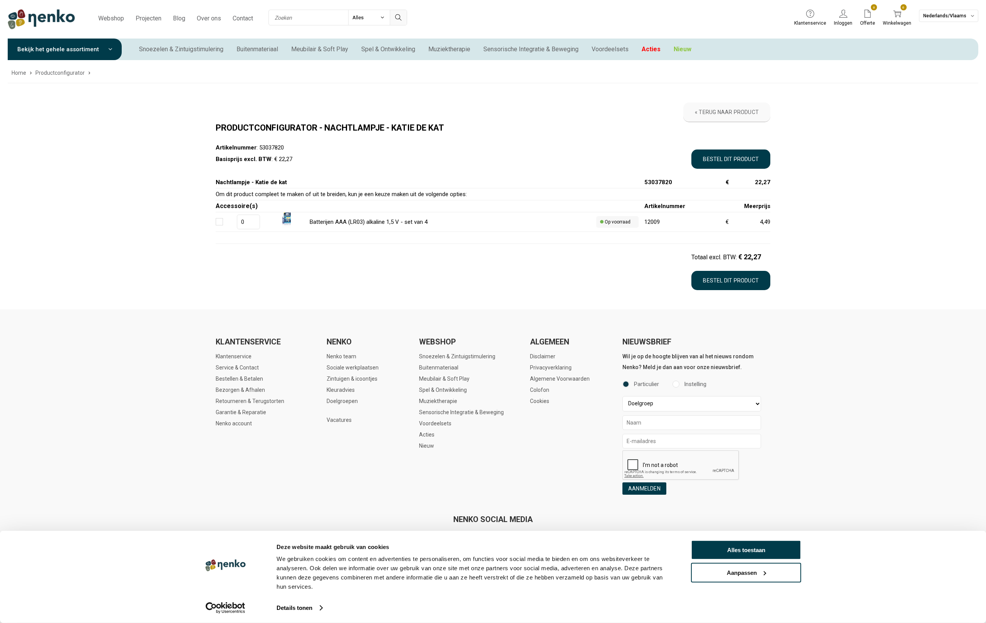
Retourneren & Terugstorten (250, 401)
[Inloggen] (843, 14)
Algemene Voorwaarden (560, 379)
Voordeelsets (610, 49)
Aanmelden (644, 488)
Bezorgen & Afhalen (240, 390)
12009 (652, 221)
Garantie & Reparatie (241, 412)
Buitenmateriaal (257, 49)
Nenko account (234, 423)
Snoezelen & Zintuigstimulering (181, 49)
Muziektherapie (449, 49)
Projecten (148, 18)
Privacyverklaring (551, 367)
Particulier (646, 384)
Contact (243, 18)
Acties (651, 49)
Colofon (539, 390)
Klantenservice (234, 356)
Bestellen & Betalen (239, 379)
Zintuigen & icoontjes (352, 379)
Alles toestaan (746, 550)
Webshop (111, 18)
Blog (179, 18)
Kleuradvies (341, 390)
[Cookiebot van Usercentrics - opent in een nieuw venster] (225, 608)
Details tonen (294, 608)
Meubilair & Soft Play (319, 49)
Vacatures (339, 420)
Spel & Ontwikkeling (388, 49)
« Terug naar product (727, 112)
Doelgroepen (342, 401)
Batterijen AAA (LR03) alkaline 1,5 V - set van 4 (369, 221)
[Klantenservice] (810, 14)
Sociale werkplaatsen (353, 367)
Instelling (695, 384)
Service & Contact (237, 367)
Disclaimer (542, 356)
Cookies (539, 401)
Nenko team (341, 356)
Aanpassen (742, 572)
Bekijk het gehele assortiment (59, 49)
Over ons (209, 18)
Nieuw (682, 49)
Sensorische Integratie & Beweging (531, 49)
